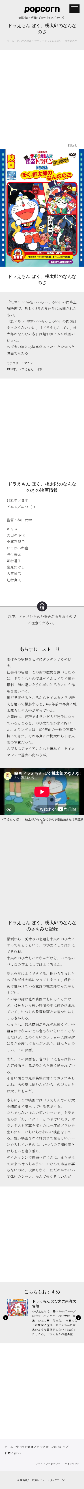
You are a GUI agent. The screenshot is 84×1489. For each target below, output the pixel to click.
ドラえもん (26, 369)
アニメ (28, 363)
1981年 (11, 369)
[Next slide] (78, 1317)
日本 (39, 369)
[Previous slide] (5, 1317)
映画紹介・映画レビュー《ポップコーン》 (43, 1480)
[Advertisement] (42, 96)
